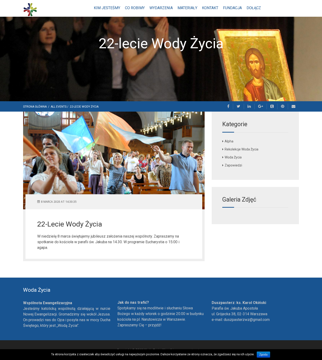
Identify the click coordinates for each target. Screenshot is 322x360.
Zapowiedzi (233, 165)
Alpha (229, 141)
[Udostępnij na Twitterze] (238, 106)
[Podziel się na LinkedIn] (249, 106)
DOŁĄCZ (254, 8)
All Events (58, 106)
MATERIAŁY (187, 8)
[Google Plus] (261, 106)
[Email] (293, 106)
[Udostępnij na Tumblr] (272, 106)
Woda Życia (233, 157)
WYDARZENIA (161, 8)
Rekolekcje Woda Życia (241, 149)
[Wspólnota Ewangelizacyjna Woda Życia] (30, 9)
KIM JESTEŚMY (107, 8)
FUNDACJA (232, 8)
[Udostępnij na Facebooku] (228, 106)
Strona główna (35, 106)
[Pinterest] (282, 106)
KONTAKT (210, 8)
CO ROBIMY (135, 8)
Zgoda (263, 354)
